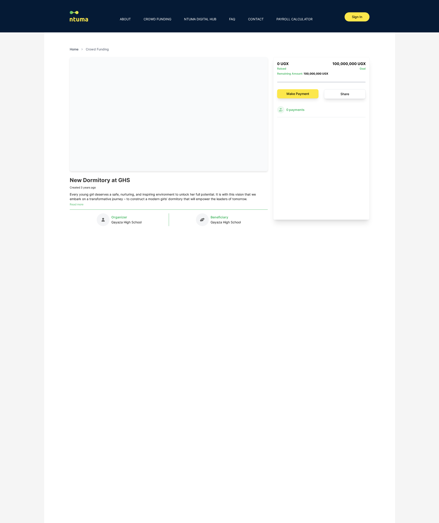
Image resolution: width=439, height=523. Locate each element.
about (125, 19)
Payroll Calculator (294, 19)
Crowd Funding (157, 19)
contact (256, 19)
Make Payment (297, 94)
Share (344, 94)
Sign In (357, 17)
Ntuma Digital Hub (200, 19)
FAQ (232, 19)
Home (74, 49)
